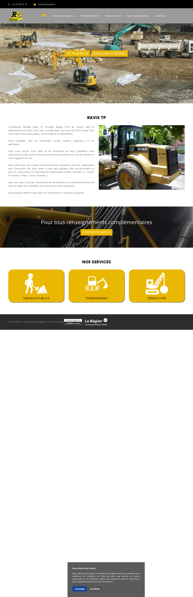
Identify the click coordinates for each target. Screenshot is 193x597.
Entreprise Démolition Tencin (177, 533)
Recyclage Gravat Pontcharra (113, 483)
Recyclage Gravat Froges (168, 490)
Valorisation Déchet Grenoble (100, 446)
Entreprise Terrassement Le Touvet (117, 392)
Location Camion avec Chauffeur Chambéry (66, 562)
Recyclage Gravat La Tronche (15, 490)
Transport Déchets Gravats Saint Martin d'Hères (156, 577)
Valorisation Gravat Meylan (44, 508)
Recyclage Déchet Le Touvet (133, 432)
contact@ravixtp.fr (47, 4)
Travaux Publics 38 (111, 378)
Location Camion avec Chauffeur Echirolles (44, 548)
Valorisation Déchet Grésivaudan (26, 457)
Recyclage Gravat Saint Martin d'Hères (144, 486)
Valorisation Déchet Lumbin (141, 454)
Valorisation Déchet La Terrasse (175, 450)
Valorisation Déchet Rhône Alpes (17, 461)
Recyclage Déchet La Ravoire (136, 443)
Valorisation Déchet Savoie (50, 461)
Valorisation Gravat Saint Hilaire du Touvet (111, 512)
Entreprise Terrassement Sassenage (19, 389)
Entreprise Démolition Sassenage (17, 526)
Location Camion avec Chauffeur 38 (150, 562)
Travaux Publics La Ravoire (143, 381)
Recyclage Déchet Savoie (144, 439)
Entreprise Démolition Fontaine (52, 526)
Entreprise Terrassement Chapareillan (97, 385)
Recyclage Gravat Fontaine (77, 486)
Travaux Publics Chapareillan (94, 367)
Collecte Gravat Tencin (110, 475)
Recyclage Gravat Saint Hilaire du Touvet (38, 493)
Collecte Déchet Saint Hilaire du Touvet (72, 418)
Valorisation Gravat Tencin (19, 515)
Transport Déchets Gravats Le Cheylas (161, 591)
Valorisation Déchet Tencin (90, 457)
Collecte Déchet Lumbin (38, 418)
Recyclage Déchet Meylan (36, 432)
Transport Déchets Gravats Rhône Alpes (44, 591)
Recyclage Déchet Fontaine (129, 428)
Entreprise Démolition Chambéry (17, 537)
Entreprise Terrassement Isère (132, 399)
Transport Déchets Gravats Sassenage (31, 577)
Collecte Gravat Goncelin (112, 465)
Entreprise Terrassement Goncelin (18, 385)
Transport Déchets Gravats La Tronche (46, 580)
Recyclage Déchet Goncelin (136, 425)
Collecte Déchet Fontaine (129, 410)
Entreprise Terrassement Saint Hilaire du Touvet (125, 396)
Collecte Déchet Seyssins (156, 410)
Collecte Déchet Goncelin (151, 407)
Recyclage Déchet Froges (32, 436)
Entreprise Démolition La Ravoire (166, 540)
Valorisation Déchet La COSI (60, 457)
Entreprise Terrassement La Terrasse (73, 392)
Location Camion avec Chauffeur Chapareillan (146, 544)
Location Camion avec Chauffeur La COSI (171, 559)
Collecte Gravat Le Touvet (73, 472)
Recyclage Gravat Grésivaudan (78, 493)
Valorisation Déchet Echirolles (131, 446)
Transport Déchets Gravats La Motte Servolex (56, 595)
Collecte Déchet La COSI (138, 418)
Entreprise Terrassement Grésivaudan (172, 396)
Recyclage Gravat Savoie (82, 497)
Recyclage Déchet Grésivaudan (136, 436)
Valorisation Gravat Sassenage (101, 504)
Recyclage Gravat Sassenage (46, 486)
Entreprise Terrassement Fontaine (58, 389)
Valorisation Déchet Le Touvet (16, 454)
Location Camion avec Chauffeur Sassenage (90, 548)
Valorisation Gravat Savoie (166, 515)
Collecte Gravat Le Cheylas (91, 479)
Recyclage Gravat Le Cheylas (134, 497)
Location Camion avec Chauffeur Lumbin (21, 559)
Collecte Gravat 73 (66, 479)
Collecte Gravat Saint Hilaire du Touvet (20, 475)
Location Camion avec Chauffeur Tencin (21, 562)
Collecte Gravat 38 (183, 475)
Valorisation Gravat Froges (45, 512)
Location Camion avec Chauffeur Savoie (45, 566)
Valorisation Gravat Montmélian (176, 508)
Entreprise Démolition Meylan (165, 526)
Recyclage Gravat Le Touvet (79, 490)
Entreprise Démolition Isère (51, 537)
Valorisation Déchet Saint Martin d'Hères (71, 450)
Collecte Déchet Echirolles (72, 410)
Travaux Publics (63, 15)
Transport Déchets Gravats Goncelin (19, 573)
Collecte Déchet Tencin (163, 418)
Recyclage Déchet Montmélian (166, 432)
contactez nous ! (96, 232)
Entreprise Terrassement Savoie (48, 403)
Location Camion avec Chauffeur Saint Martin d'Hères (38, 551)
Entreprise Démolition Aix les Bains (53, 540)
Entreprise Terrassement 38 (165, 399)
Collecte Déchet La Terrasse (89, 414)
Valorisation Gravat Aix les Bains (60, 519)
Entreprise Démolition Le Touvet (80, 530)
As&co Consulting (55, 321)
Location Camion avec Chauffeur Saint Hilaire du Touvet (72, 559)
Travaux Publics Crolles (12, 367)
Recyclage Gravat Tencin (137, 493)
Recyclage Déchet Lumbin (60, 436)
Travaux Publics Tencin (37, 378)
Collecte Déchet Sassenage (101, 410)
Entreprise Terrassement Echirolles (174, 385)
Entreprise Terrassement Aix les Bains (160, 403)
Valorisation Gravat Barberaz (134, 519)
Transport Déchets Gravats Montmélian (172, 580)
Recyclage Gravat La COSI (109, 493)
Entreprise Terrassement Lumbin (80, 396)
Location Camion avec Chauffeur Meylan (87, 551)
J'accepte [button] (80, 589)
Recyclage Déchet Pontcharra (166, 425)
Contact (160, 15)
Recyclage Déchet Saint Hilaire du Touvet (96, 436)
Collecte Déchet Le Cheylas (147, 421)
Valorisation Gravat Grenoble (36, 504)
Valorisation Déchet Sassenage (164, 446)
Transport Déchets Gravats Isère (163, 587)
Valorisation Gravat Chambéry (50, 515)
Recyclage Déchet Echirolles (67, 428)
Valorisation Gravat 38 (105, 515)
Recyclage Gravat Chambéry (166, 493)
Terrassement (89, 15)
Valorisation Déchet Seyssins (33, 450)
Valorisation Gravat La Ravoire (165, 519)
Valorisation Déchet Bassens (82, 454)
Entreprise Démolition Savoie (149, 537)
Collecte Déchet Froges (12, 418)
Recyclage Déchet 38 (85, 439)
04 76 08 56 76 (20, 4)
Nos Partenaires (138, 15)
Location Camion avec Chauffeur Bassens (128, 555)
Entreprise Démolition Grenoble (142, 522)
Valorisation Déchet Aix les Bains (142, 461)
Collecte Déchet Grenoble (44, 410)
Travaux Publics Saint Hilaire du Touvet (141, 374)
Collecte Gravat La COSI (84, 475)
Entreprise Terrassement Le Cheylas (118, 403)
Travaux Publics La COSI (12, 378)
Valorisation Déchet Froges (112, 454)
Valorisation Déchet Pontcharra (34, 446)
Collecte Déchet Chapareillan (15, 410)
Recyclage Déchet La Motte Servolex (72, 443)
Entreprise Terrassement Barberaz (54, 407)
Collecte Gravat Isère (161, 475)
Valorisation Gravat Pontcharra (164, 501)
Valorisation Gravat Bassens (15, 512)
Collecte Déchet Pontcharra (178, 407)
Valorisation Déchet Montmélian (49, 454)
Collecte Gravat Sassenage (60, 468)
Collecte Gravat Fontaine (88, 468)
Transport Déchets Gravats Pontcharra (59, 573)
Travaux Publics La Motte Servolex (82, 381)
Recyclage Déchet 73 (170, 439)
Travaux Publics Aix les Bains (48, 381)
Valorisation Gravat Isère (79, 515)
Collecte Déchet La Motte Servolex (18, 425)
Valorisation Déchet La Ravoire (57, 465)
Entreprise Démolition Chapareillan (107, 522)
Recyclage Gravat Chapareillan (146, 483)
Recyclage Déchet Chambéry (31, 439)
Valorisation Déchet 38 (180, 457)
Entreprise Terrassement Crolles (175, 381)
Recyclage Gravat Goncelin (83, 483)
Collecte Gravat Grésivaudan (56, 475)
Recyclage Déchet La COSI (167, 436)
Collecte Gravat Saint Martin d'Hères (148, 468)
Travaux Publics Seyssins (40, 371)
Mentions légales (38, 321)
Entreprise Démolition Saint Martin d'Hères (126, 526)
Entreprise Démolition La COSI (144, 533)
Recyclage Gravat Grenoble (178, 483)
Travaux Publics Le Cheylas (17, 381)
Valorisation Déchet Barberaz (25, 465)
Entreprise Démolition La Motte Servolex (93, 540)
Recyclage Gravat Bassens (141, 490)
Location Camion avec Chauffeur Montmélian (81, 555)
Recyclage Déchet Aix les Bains (36, 443)
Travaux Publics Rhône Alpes (137, 378)
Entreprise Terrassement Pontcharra (56, 385)
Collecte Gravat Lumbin (181, 472)
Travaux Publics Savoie (164, 378)
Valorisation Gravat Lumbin (74, 512)
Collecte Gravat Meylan (181, 468)
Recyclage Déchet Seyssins (158, 428)
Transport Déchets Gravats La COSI (43, 587)
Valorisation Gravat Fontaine (134, 504)
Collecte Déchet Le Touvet (120, 414)
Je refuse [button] (95, 589)
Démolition (112, 15)
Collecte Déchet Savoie (99, 421)
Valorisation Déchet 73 (77, 461)
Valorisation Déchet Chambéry (122, 457)
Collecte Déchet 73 (122, 421)
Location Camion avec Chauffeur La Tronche (132, 551)
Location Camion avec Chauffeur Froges (172, 555)
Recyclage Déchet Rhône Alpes (113, 439)
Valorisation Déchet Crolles (166, 443)
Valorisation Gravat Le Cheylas (27, 519)
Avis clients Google (109, 53)
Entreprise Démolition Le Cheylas (17, 540)
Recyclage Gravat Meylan (179, 486)
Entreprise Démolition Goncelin (36, 522)
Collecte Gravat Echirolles (31, 468)
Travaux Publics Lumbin (107, 374)
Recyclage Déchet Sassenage (98, 428)
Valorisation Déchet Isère (153, 457)
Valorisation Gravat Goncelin (132, 501)
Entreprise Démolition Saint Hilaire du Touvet (65, 533)
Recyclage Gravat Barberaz (42, 501)
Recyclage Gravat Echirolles (15, 486)
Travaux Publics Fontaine (13, 371)
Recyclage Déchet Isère (60, 439)
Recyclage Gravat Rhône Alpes (53, 497)
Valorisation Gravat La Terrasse (110, 508)
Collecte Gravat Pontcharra (140, 465)
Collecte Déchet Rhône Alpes (71, 421)
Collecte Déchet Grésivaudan (109, 418)
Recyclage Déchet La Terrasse (100, 432)
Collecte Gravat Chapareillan (169, 465)
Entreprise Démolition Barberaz (132, 540)
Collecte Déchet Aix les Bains (178, 421)
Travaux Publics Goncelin (38, 367)
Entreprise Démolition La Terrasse (43, 530)
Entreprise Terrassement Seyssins (96, 389)
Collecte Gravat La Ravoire (25, 483)
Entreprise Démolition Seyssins (86, 526)
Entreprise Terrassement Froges (43, 396)
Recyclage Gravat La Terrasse (47, 490)
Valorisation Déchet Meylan (108, 450)
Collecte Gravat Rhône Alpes (15, 479)
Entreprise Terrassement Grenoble (136, 385)
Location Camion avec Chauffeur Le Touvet (34, 555)
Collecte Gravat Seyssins (115, 468)
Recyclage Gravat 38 (25, 497)
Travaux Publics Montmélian (26, 374)
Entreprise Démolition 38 (80, 537)
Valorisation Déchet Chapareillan (67, 446)
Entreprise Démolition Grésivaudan (109, 533)
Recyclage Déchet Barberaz (106, 443)
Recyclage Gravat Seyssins (107, 486)
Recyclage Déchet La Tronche (67, 432)
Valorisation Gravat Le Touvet (143, 508)
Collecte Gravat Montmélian (102, 472)
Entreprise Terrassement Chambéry (93, 399)
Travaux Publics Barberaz (114, 381)
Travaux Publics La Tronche (131, 371)
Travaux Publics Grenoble (123, 367)
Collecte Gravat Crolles (86, 465)
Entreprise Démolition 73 (179, 537)
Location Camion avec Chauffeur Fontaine (136, 548)
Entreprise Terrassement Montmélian (159, 392)
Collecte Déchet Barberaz (50, 425)
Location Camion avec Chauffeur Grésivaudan (125, 559)
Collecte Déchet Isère (22, 421)
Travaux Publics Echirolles (150, 367)
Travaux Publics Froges (81, 374)
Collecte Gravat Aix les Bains (122, 479)
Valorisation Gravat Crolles (103, 501)
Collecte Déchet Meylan (29, 414)
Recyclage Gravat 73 (107, 497)
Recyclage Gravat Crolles (54, 483)
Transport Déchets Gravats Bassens (19, 584)
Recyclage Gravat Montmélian (110, 490)
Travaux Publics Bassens (55, 374)
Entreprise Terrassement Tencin (55, 399)
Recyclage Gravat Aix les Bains (166, 497)
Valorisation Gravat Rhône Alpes (135, 515)
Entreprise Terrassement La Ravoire (93, 407)
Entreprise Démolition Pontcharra (70, 522)
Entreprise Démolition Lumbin (24, 533)
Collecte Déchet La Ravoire (79, 425)
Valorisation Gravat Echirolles (68, 504)
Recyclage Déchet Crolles (107, 425)
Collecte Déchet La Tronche (58, 414)
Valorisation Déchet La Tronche (141, 450)
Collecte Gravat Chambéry (136, 475)
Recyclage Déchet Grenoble (36, 428)
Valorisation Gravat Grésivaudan (152, 512)
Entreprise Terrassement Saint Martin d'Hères (140, 389)
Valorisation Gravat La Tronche (76, 508)
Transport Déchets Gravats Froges (59, 584)
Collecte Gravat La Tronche (14, 472)
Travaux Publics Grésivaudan (178, 374)
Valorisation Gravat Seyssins (165, 504)
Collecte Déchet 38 (45, 421)
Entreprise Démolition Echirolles (176, 522)
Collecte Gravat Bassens (130, 472)
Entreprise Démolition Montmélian (117, 530)
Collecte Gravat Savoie (43, 479)
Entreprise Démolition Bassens (152, 530)
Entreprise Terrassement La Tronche (30, 392)
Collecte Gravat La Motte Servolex (157, 479)
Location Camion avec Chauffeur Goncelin (54, 544)
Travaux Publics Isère (89, 378)
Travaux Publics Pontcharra (65, 367)
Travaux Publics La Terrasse (161, 371)
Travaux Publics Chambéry (64, 378)
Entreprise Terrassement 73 (81, 403)
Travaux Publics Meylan (104, 371)
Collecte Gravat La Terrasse (44, 472)
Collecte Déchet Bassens (179, 414)
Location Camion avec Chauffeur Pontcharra (99, 544)
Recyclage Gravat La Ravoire (73, 501)
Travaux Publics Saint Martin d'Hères (72, 371)
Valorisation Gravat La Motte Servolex (98, 519)
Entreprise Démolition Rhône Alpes (114, 537)
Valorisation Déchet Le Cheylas (107, 461)
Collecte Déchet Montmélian (150, 414)
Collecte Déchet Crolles (125, 407)
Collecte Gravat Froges (156, 472)
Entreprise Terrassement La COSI (18, 399)
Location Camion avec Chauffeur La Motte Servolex (34, 569)
